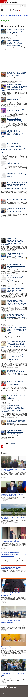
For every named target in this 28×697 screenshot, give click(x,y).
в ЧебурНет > (6, 21)
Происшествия (8, 18)
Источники (17, 15)
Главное (4, 15)
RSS (12, 694)
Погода (25, 15)
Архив (11, 15)
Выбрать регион (5, 693)
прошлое (13, 443)
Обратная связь (4, 691)
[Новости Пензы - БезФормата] (9, 2)
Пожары (17, 18)
